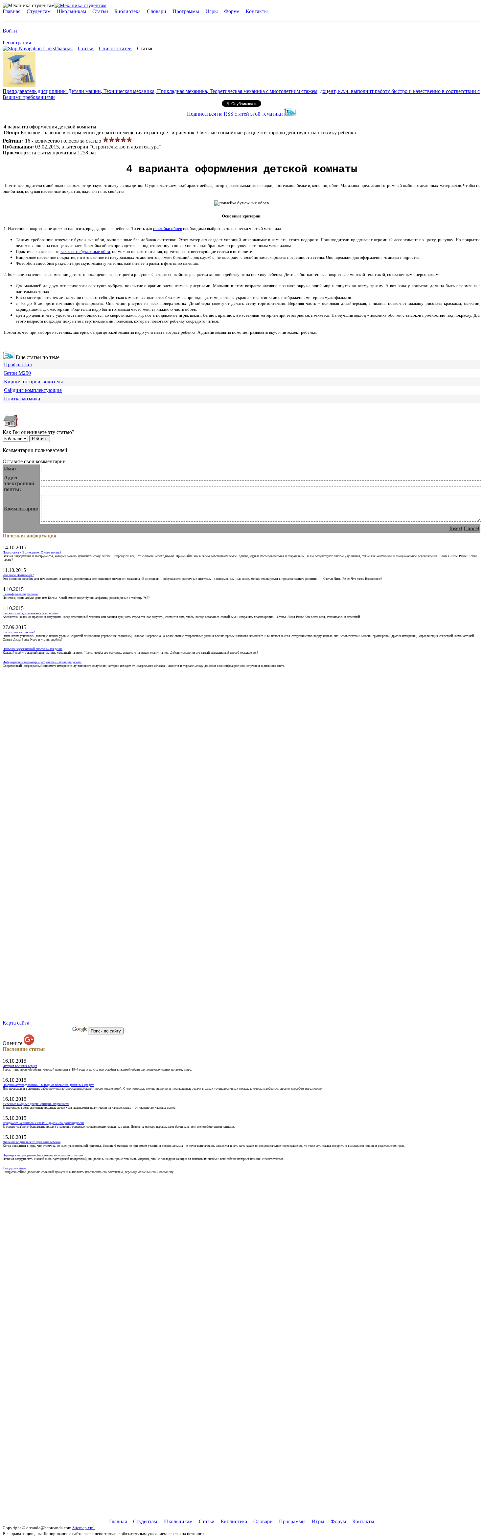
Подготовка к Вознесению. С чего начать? (32, 552)
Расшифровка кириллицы (20, 594)
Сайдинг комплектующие (33, 390)
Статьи (100, 11)
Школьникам (71, 11)
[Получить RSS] (8, 357)
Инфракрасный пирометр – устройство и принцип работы (42, 662)
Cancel (471, 528)
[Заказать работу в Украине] (19, 85)
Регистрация (17, 42)
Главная (11, 11)
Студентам (39, 11)
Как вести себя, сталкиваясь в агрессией (30, 613)
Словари (156, 11)
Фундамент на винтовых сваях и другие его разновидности (43, 1123)
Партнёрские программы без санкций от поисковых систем (43, 1155)
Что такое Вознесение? (18, 575)
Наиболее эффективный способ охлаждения (32, 649)
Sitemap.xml (83, 1527)
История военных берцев (20, 1066)
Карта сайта (16, 1023)
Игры (211, 11)
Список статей (115, 48)
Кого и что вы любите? (19, 632)
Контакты (257, 11)
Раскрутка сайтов (14, 1168)
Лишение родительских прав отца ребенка (31, 1142)
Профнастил (18, 364)
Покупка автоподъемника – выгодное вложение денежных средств (48, 1085)
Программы (185, 11)
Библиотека (127, 11)
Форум (232, 11)
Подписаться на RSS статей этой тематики (235, 114)
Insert (455, 528)
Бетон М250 (17, 373)
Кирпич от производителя (33, 381)
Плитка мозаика (22, 398)
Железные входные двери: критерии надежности (36, 1104)
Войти (10, 31)
